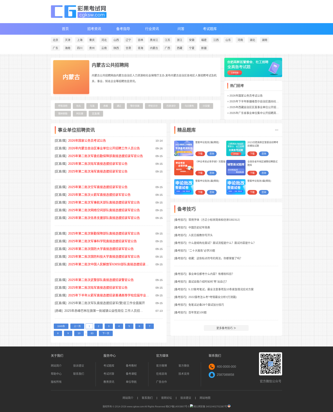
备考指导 (123, 29)
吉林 (140, 39)
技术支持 (183, 373)
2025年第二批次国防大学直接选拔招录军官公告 (101, 249)
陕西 (116, 48)
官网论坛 (166, 397)
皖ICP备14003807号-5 (177, 406)
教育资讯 (108, 381)
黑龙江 (154, 39)
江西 (216, 39)
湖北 (252, 39)
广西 (167, 48)
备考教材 (131, 365)
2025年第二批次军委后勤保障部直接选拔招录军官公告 (105, 156)
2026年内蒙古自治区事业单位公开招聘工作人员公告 (104, 148)
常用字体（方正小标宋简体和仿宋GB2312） (215, 219)
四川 (79, 48)
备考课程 (131, 373)
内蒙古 (154, 48)
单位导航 (131, 381)
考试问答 (108, 373)
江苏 (167, 39)
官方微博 (161, 365)
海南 (67, 48)
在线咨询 (161, 373)
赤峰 (105, 106)
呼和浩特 (62, 106)
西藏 (179, 48)
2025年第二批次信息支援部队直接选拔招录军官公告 (104, 217)
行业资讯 (152, 29)
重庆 (92, 39)
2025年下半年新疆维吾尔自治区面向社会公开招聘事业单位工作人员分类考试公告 (278, 101)
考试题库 (210, 29)
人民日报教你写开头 (200, 235)
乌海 (92, 106)
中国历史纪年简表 (199, 227)
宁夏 (191, 48)
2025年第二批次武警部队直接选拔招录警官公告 (101, 280)
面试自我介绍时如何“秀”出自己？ (208, 281)
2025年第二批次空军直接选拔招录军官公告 (98, 187)
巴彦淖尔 (171, 106)
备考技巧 (180, 219)
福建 (204, 39)
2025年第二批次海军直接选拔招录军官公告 (98, 171)
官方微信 (183, 365)
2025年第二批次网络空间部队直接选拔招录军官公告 (104, 210)
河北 (104, 39)
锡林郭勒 (62, 113)
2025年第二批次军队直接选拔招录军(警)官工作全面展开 (106, 303)
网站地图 (205, 397)
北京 (55, 39)
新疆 (204, 48)
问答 (180, 29)
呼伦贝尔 (153, 106)
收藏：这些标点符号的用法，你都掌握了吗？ (215, 258)
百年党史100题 (197, 312)
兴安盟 (206, 106)
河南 (240, 39)
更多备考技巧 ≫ (226, 328)
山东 (228, 39)
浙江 (179, 39)
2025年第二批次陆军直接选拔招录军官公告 (98, 163)
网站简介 (56, 365)
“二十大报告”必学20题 (201, 250)
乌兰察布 (189, 106)
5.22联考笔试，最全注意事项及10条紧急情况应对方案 (221, 289)
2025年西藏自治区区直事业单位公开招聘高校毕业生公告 (264, 107)
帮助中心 (56, 373)
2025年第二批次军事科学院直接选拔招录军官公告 (102, 241)
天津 (67, 39)
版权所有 (56, 381)
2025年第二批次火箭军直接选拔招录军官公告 (99, 194)
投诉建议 (78, 365)
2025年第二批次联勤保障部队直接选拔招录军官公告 (104, 233)
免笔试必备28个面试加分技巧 (206, 304)
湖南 (264, 39)
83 (92, 333)
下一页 (105, 333)
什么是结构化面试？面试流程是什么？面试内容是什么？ (222, 242)
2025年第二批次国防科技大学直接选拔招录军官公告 (104, 256)
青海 (140, 48)
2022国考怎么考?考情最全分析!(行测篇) (212, 296)
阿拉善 (79, 113)
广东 (55, 48)
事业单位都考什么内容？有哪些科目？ (211, 273)
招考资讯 (94, 29)
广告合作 (161, 381)
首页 (65, 29)
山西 (116, 39)
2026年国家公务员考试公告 (246, 95)
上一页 (77, 326)
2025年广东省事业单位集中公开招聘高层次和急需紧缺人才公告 (268, 112)
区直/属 (96, 113)
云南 (104, 48)
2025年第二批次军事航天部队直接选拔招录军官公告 (104, 202)
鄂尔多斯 (135, 106)
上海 (79, 39)
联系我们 (78, 373)
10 (79, 333)
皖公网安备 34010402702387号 (210, 406)
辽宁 (128, 39)
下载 (200, 153)
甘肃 (128, 48)
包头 (78, 106)
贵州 (92, 48)
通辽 (119, 106)
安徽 (191, 39)
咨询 (211, 153)
